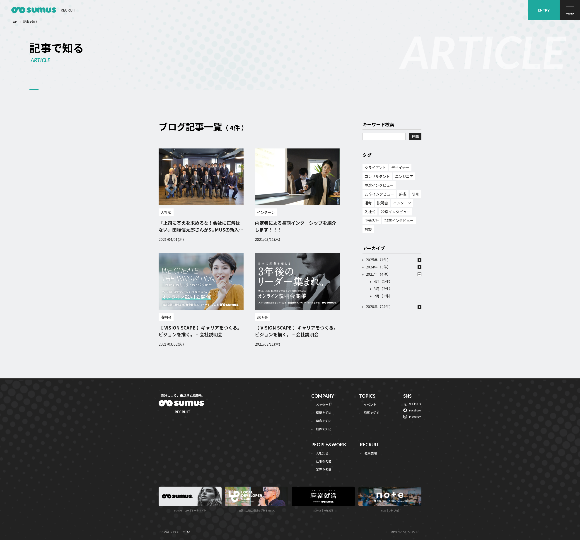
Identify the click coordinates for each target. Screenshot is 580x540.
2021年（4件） (378, 274)
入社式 (166, 212)
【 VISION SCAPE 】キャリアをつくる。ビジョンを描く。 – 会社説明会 (200, 331)
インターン (266, 212)
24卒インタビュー (399, 220)
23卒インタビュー (379, 194)
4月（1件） (383, 281)
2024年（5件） (378, 267)
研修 (415, 194)
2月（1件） (383, 296)
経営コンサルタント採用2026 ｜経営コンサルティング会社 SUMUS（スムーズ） (33, 10)
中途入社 (372, 220)
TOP (14, 21)
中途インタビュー (379, 185)
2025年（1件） (378, 259)
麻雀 (402, 194)
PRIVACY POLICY (172, 532)
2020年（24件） (379, 306)
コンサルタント (377, 176)
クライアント (375, 167)
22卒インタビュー (395, 211)
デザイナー (400, 167)
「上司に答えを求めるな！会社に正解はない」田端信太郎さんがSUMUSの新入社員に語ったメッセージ (201, 230)
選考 (368, 202)
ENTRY (544, 10)
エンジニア (404, 176)
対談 (368, 229)
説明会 (166, 317)
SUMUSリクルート (181, 403)
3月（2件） (383, 288)
